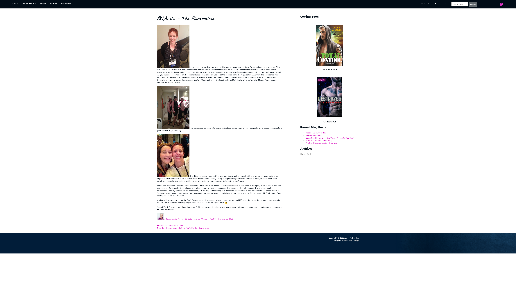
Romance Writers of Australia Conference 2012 (212, 219)
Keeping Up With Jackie (316, 133)
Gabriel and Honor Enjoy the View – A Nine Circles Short (330, 138)
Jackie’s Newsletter (314, 135)
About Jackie (29, 4)
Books (43, 4)
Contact (66, 4)
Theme (53, 4)
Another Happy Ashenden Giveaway (321, 143)
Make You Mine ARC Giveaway (319, 140)
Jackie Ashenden (171, 219)
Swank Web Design (350, 240)
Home (15, 4)
